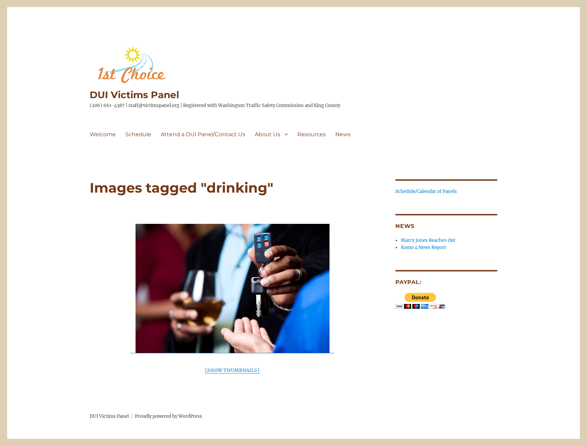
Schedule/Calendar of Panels (426, 191)
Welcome (103, 134)
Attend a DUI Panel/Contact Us (203, 134)
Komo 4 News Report (423, 247)
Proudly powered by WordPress (168, 416)
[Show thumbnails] (232, 370)
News (343, 134)
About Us (267, 134)
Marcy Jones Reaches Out (428, 240)
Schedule (138, 134)
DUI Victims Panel (134, 95)
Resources (311, 134)
